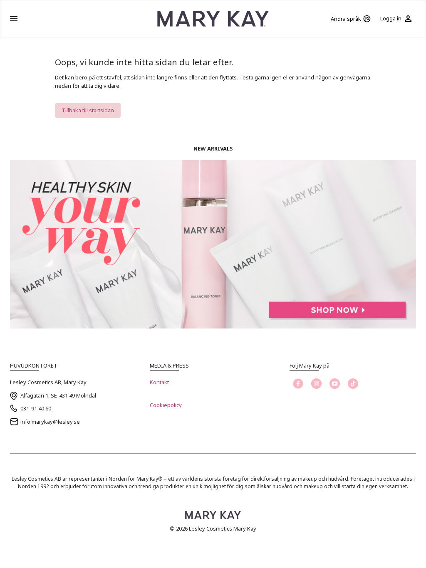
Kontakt (159, 382)
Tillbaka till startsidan (88, 110)
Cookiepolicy (166, 405)
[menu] (13, 18)
